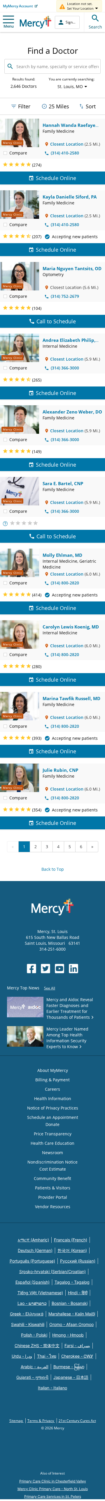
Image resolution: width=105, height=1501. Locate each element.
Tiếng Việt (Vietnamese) (40, 1292)
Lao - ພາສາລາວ (32, 1303)
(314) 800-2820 (65, 583)
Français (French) (70, 1239)
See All (49, 988)
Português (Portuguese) (32, 1260)
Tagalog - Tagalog (72, 1282)
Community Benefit (52, 1178)
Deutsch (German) (35, 1250)
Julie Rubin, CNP (60, 770)
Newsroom (52, 1152)
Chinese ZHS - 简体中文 (37, 1345)
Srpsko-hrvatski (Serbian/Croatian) (52, 1271)
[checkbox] (5, 152)
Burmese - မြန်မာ (68, 1366)
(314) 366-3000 (65, 368)
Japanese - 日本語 (70, 1377)
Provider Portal (52, 1197)
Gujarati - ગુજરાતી (32, 1377)
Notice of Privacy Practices (52, 1108)
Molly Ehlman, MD (62, 555)
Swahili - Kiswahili (27, 1324)
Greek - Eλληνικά (26, 1313)
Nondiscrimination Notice (52, 1162)
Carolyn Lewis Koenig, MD (71, 627)
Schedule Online (56, 177)
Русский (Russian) (77, 1260)
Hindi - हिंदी (78, 1292)
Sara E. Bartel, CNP (63, 483)
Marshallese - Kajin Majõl (71, 1313)
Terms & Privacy (41, 1420)
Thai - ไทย (46, 1356)
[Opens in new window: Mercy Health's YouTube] (59, 968)
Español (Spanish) (32, 1282)
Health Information (52, 1098)
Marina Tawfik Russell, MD (71, 698)
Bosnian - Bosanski (70, 1303)
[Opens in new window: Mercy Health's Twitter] (45, 968)
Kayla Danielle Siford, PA (70, 197)
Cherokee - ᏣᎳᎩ (77, 1356)
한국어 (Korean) (72, 1250)
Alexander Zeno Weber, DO (72, 412)
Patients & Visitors (52, 1188)
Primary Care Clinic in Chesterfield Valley (52, 1481)
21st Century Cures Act (77, 1420)
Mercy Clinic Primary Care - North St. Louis (53, 1489)
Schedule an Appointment (52, 1117)
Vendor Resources (52, 1206)
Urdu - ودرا (22, 1356)
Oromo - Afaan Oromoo (71, 1324)
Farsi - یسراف (77, 1345)
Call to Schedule (56, 321)
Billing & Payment (52, 1080)
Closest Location (66, 144)
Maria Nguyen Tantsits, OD (72, 268)
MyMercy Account (18, 6)
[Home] (35, 22)
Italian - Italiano (52, 1387)
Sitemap (16, 1420)
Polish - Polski (34, 1334)
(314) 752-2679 (65, 296)
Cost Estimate (52, 1169)
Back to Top (52, 869)
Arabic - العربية (34, 1366)
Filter (24, 106)
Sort (91, 106)
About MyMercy (52, 1070)
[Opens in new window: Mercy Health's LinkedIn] (73, 968)
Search (95, 27)
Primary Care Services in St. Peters (52, 1496)
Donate (53, 1124)
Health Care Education (52, 1143)
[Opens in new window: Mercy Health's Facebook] (31, 968)
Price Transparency (52, 1134)
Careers (52, 1089)
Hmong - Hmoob (68, 1334)
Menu (9, 26)
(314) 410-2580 (65, 153)
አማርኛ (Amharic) (33, 1239)
